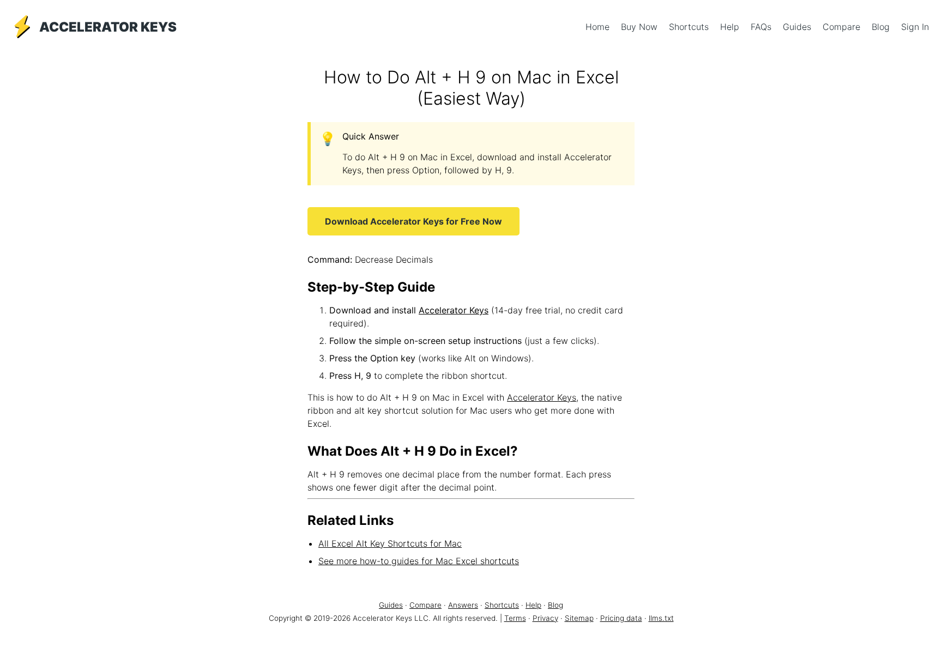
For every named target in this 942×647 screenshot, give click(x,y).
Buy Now (640, 26)
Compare (843, 26)
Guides (798, 26)
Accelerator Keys (453, 310)
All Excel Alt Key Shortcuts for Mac (390, 543)
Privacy (545, 618)
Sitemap (579, 618)
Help (731, 26)
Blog (882, 26)
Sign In (915, 26)
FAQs (762, 26)
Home (598, 26)
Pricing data (621, 618)
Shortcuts (690, 26)
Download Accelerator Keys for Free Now (413, 221)
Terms (515, 618)
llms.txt (661, 618)
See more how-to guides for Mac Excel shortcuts (418, 560)
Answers (463, 605)
